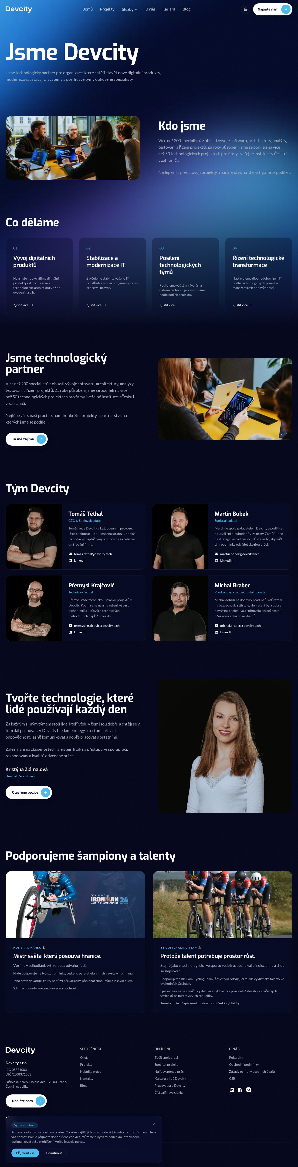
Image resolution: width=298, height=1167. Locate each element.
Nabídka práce (90, 1071)
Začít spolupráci (166, 1057)
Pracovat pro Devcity (170, 1085)
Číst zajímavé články (169, 1092)
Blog (186, 9)
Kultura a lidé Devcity (170, 1078)
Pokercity (236, 1057)
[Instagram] (248, 1090)
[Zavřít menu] (154, 1124)
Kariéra (169, 9)
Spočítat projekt (166, 1064)
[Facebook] (240, 1090)
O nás (150, 9)
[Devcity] (19, 9)
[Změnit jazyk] (245, 9)
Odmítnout (54, 1153)
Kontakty (86, 1078)
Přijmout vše (25, 1153)
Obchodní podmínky (244, 1064)
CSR (232, 1078)
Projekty (107, 9)
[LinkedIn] (232, 1090)
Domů (87, 9)
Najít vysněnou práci (170, 1071)
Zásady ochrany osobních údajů (252, 1071)
